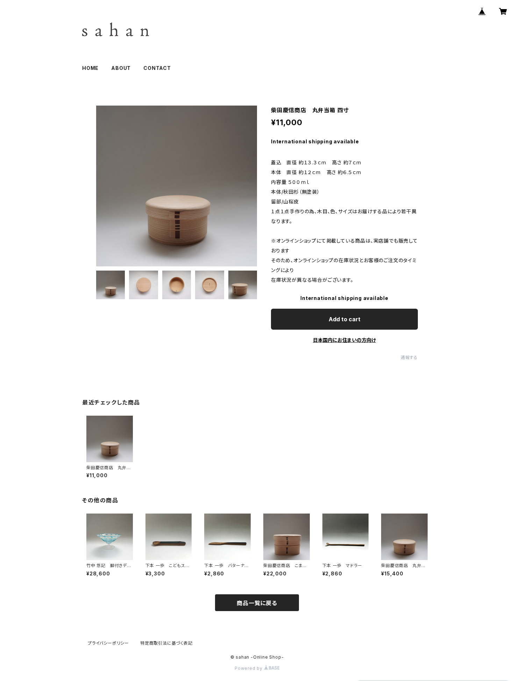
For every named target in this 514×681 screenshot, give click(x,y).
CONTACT (157, 68)
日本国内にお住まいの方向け (344, 340)
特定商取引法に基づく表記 (166, 643)
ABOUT (121, 68)
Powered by (249, 668)
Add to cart (344, 319)
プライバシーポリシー (108, 643)
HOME (90, 68)
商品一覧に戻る (257, 603)
